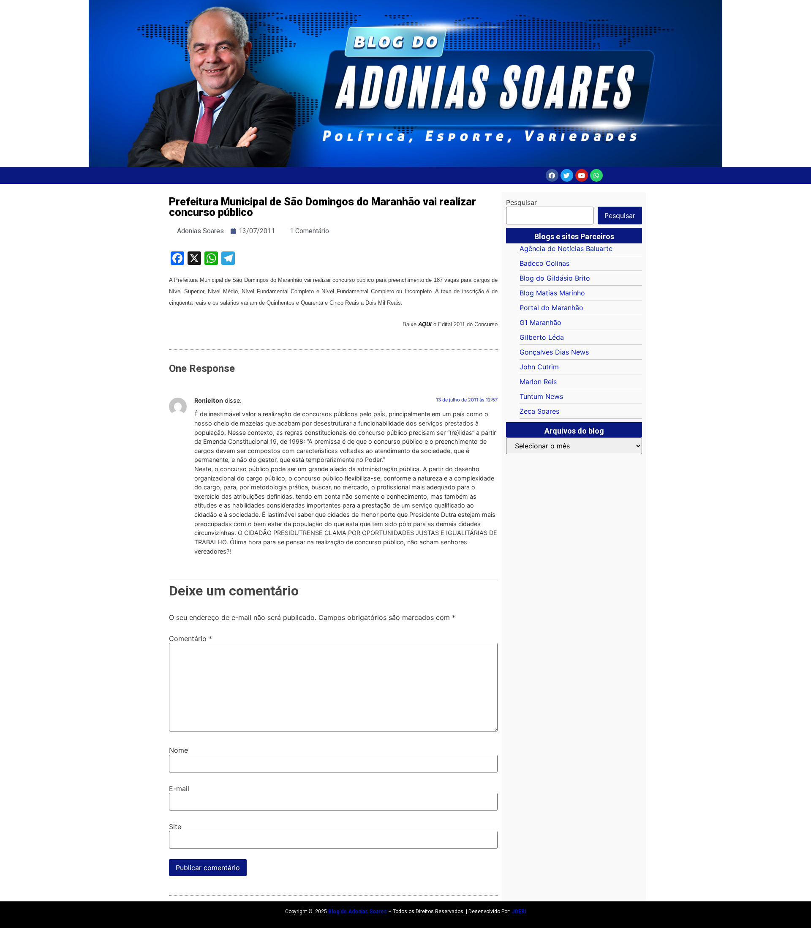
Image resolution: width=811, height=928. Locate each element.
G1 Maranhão (540, 322)
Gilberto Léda (542, 337)
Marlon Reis (538, 381)
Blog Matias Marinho (552, 293)
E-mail (179, 788)
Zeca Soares (539, 411)
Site (175, 826)
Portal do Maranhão (551, 307)
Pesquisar (521, 202)
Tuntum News (541, 396)
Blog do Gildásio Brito (555, 278)
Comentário (190, 638)
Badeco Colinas (544, 263)
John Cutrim (539, 367)
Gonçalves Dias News (554, 352)
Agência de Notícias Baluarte (566, 248)
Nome (178, 750)
